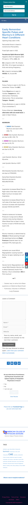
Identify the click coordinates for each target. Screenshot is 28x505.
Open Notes (21, 461)
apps (8, 449)
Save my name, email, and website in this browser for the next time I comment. (14, 338)
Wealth (23, 465)
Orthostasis (5, 463)
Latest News (15, 459)
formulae (7, 457)
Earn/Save (11, 499)
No (5, 386)
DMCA (17, 499)
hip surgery (19, 457)
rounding (8, 465)
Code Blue (15, 454)
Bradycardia (18, 449)
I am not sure (8, 389)
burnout (6, 451)
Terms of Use (14, 497)
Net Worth (10, 461)
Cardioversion (12, 451)
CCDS (16, 451)
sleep (14, 465)
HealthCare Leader (13, 457)
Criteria (4, 457)
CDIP (19, 451)
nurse (18, 461)
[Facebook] (8, 363)
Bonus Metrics (12, 449)
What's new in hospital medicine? (14, 477)
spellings (17, 465)
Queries (4, 465)
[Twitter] (19, 363)
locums (19, 459)
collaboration (20, 454)
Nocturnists (14, 461)
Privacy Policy (6, 497)
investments (5, 459)
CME (10, 454)
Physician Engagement (19, 463)
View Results (14, 396)
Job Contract (10, 459)
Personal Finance (11, 463)
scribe (11, 465)
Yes (5, 384)
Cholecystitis (5, 454)
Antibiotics (5, 449)
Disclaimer (23, 497)
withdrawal (5, 467)
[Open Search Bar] (25, 19)
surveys (20, 465)
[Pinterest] (11, 363)
